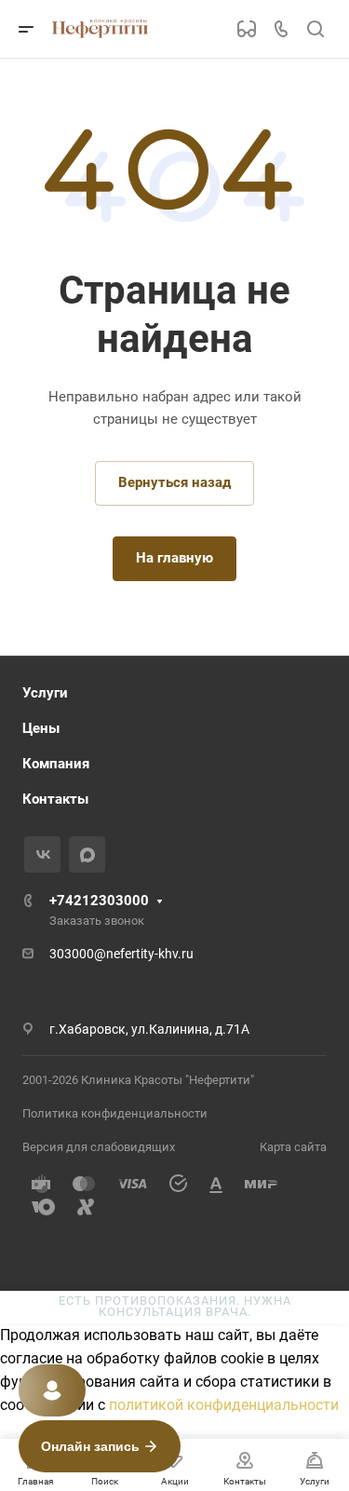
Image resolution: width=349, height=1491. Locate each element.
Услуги (45, 693)
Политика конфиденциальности (115, 1113)
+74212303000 (99, 900)
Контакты (55, 799)
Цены (41, 728)
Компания (55, 763)
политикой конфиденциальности (224, 1405)
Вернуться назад (174, 482)
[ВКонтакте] (42, 854)
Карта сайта (293, 1147)
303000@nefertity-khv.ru (121, 953)
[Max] (87, 854)
